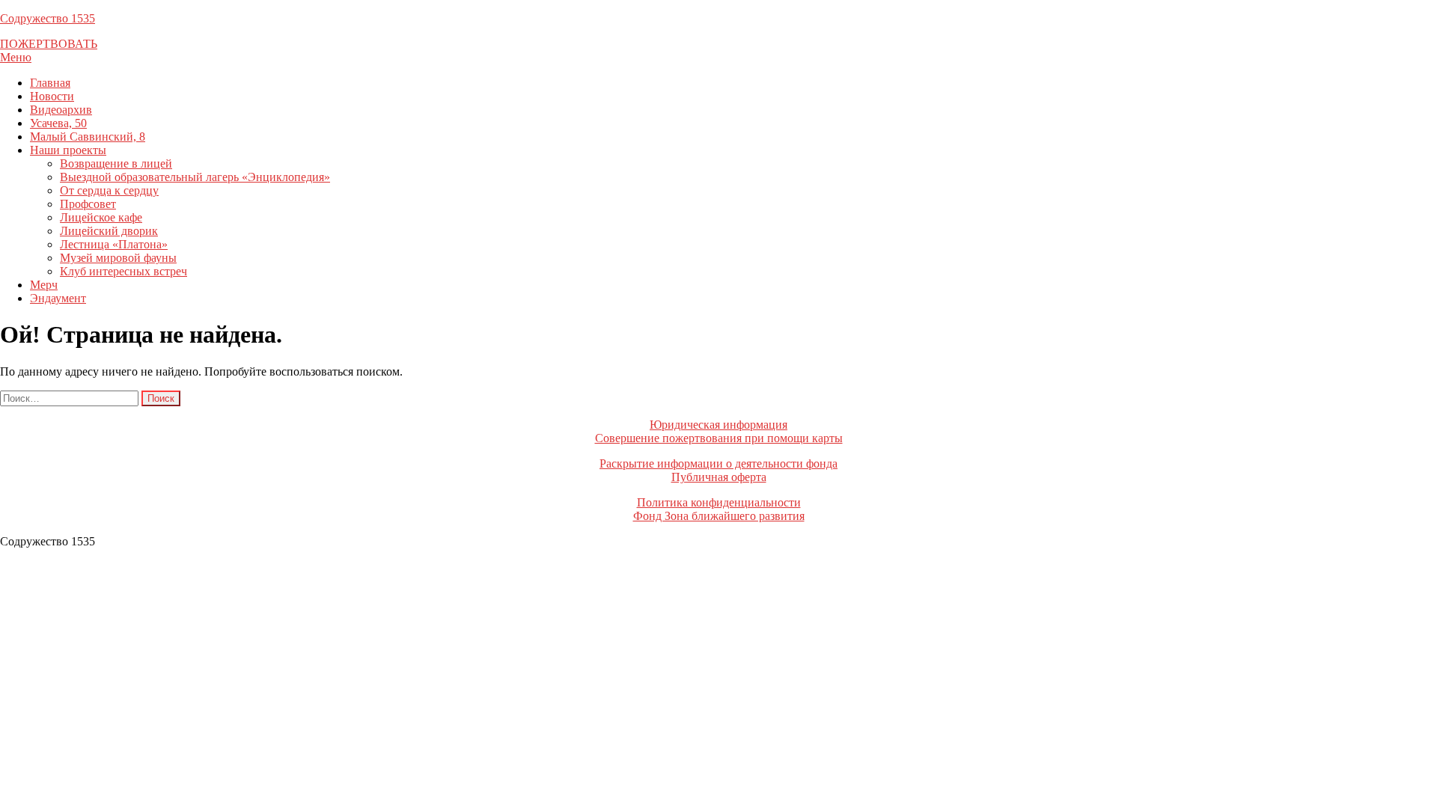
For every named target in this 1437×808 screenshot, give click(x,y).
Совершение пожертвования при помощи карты (719, 438)
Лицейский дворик (109, 230)
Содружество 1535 (47, 18)
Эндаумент (58, 298)
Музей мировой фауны (118, 257)
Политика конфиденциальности (719, 502)
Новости (52, 96)
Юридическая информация (718, 424)
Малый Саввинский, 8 (87, 136)
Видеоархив (61, 109)
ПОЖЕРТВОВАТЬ (48, 43)
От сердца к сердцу (109, 190)
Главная (50, 82)
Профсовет (88, 204)
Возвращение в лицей (116, 163)
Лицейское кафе (101, 217)
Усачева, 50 (58, 123)
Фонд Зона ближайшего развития (719, 515)
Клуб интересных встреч (123, 271)
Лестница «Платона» (114, 244)
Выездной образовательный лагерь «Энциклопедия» (195, 177)
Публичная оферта (718, 477)
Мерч (44, 284)
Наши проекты (68, 150)
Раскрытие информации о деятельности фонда (718, 463)
